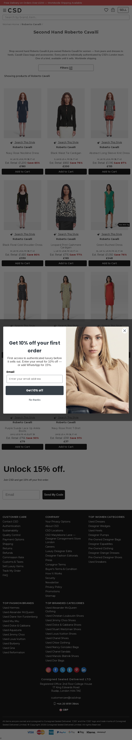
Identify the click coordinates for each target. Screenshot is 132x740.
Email (10, 372)
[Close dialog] (125, 330)
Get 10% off (34, 390)
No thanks (34, 399)
